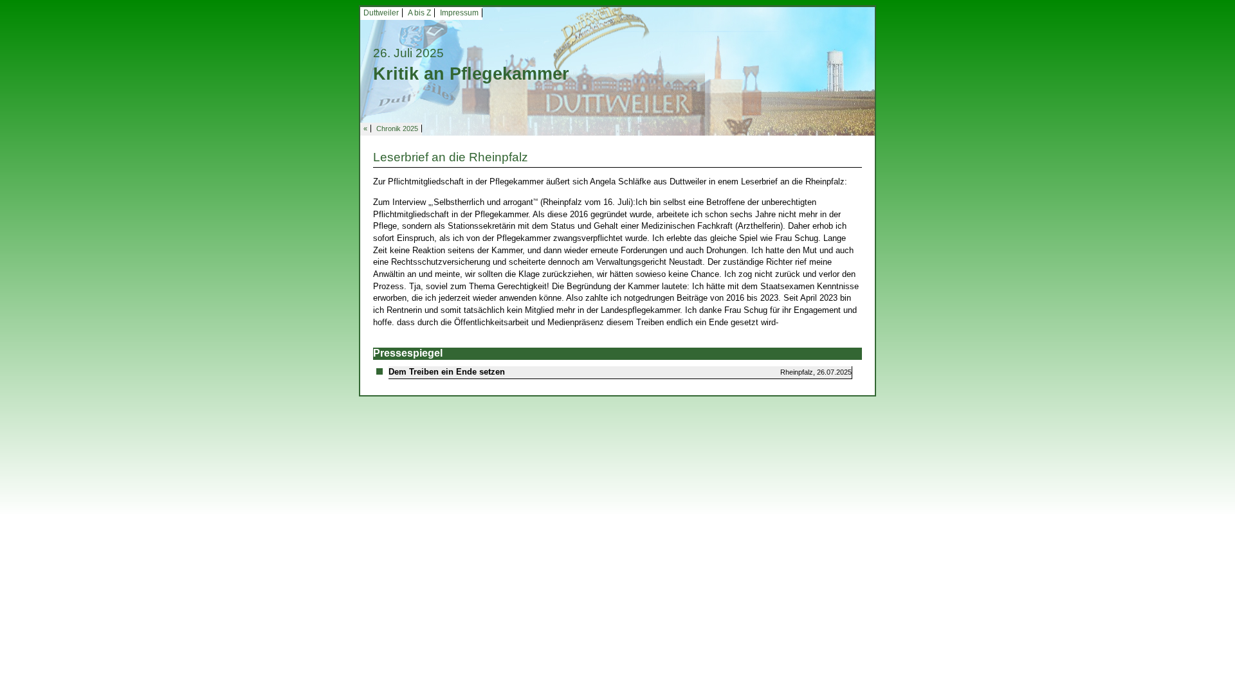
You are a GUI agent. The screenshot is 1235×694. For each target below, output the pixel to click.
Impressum (459, 12)
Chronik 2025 (397, 128)
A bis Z (419, 12)
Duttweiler (381, 12)
